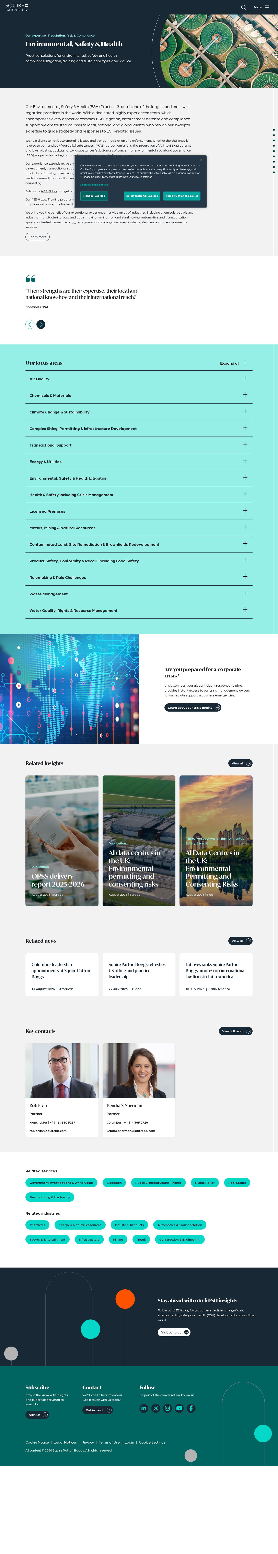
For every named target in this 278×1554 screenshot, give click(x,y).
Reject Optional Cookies (142, 196)
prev (29, 324)
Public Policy (205, 1182)
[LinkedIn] (143, 1408)
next (40, 324)
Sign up (34, 1415)
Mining (118, 1239)
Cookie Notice (37, 1442)
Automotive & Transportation (180, 1225)
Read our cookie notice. (94, 184)
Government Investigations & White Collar (61, 1182)
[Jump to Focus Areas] (274, 140)
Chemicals (37, 1225)
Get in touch (95, 1410)
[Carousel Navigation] (139, 324)
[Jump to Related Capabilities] (274, 167)
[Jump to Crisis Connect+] (274, 146)
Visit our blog (171, 1332)
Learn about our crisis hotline (190, 707)
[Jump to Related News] (274, 156)
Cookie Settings (152, 1442)
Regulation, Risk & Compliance (71, 35)
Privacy (88, 1442)
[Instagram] (167, 1408)
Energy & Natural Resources (80, 1225)
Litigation (114, 1182)
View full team (233, 1031)
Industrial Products (129, 1225)
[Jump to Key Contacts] (274, 162)
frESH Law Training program (53, 199)
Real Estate (237, 1182)
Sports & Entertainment (47, 1239)
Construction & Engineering (179, 1239)
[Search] (244, 7)
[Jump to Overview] (274, 130)
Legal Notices (65, 1442)
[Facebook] (191, 1408)
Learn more (37, 237)
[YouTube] (179, 1408)
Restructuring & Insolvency (50, 1197)
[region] (140, 181)
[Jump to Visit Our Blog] (274, 172)
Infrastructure (89, 1239)
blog (49, 191)
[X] (155, 1408)
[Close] (200, 160)
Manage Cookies (94, 196)
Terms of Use (109, 1442)
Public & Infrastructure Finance (158, 1182)
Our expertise (35, 35)
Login (129, 1442)
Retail (141, 1239)
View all (238, 763)
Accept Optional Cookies (182, 196)
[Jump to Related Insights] (274, 151)
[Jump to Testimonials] (274, 135)
